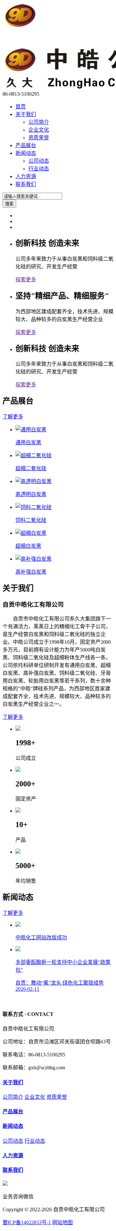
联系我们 (25, 184)
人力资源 (25, 176)
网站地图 (62, 1222)
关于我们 (25, 114)
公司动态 (38, 161)
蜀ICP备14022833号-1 (27, 1222)
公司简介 (38, 122)
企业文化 (38, 130)
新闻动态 (25, 153)
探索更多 (25, 279)
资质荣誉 (38, 137)
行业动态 (38, 168)
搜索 (9, 203)
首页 (20, 106)
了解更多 (13, 416)
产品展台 (25, 145)
